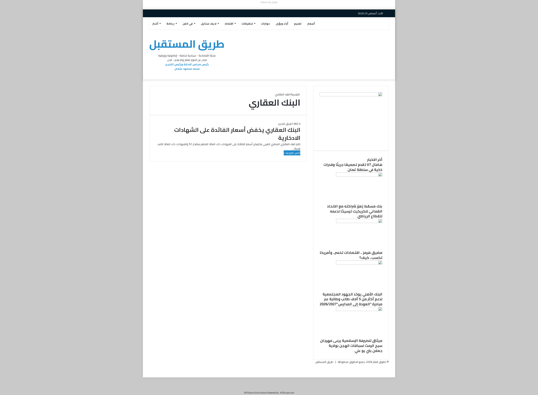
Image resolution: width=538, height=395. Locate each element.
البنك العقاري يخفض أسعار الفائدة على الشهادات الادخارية (237, 134)
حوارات (265, 23)
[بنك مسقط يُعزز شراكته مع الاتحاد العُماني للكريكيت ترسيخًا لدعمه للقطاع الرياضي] (359, 175)
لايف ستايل (208, 23)
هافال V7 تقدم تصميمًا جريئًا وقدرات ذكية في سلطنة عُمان (352, 167)
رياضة (170, 23)
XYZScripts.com (287, 393)
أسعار (311, 23)
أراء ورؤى (282, 23)
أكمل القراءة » (292, 152)
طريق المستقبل (324, 361)
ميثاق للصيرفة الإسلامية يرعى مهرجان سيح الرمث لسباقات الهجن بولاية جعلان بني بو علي (351, 345)
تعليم (297, 23)
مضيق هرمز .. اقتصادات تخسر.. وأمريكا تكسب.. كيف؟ (351, 255)
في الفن (188, 23)
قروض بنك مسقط (269, 2)
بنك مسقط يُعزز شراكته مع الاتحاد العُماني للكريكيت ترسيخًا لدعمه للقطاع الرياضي (354, 211)
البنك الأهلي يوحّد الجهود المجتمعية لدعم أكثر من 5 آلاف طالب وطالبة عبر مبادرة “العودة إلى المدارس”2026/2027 (351, 299)
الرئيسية (295, 94)
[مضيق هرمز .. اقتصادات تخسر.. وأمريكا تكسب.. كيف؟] (359, 221)
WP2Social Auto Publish (255, 393)
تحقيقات (247, 23)
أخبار (155, 23)
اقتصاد (229, 23)
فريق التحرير (285, 123)
